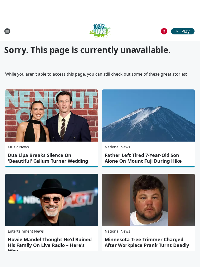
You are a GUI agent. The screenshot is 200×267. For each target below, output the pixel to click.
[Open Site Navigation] (7, 31)
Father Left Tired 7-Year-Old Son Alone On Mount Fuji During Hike (143, 158)
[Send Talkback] (164, 31)
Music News (18, 146)
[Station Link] (100, 31)
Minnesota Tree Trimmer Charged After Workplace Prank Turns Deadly (147, 242)
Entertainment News (26, 231)
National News (117, 146)
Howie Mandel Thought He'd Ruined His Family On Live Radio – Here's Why (50, 245)
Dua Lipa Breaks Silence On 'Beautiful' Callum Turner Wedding (48, 158)
